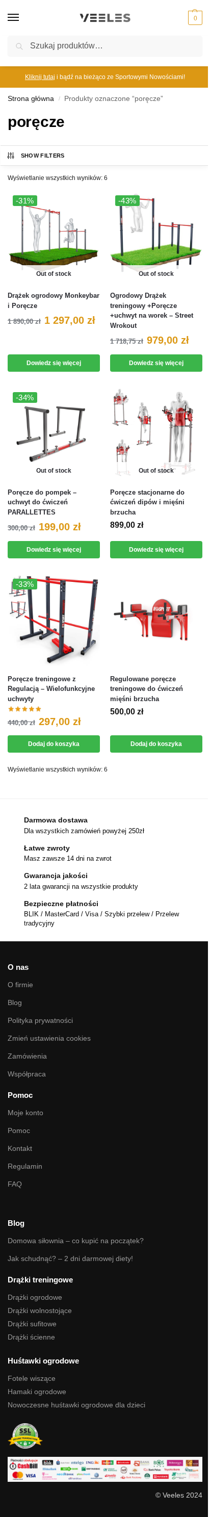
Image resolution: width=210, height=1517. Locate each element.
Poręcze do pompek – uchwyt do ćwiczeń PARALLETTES (42, 502)
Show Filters (43, 155)
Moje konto (25, 1113)
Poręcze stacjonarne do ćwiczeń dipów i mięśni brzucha (147, 502)
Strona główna (31, 98)
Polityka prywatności (40, 1020)
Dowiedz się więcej (54, 363)
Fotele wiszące (32, 1378)
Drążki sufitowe (32, 1324)
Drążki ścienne (31, 1337)
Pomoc (19, 1130)
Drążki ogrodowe (35, 1297)
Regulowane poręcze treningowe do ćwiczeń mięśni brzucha (146, 689)
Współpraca (27, 1074)
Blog (15, 1002)
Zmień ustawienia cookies (49, 1038)
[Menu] (23, 17)
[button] (194, 18)
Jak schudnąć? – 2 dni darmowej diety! (70, 1258)
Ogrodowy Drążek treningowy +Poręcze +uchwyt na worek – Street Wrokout (151, 310)
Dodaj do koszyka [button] (54, 744)
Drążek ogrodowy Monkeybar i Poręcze (53, 301)
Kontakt (20, 1148)
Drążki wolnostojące (40, 1310)
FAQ (15, 1184)
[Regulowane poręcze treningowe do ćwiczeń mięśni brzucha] (156, 620)
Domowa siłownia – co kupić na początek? (76, 1241)
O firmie (20, 985)
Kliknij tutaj (40, 77)
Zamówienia (27, 1056)
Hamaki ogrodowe (37, 1391)
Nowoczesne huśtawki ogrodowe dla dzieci (76, 1405)
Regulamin (25, 1166)
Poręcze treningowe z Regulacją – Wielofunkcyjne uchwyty (51, 689)
